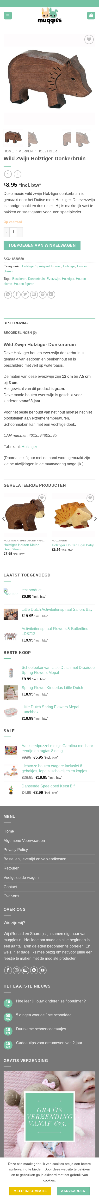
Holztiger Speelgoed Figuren (41, 266)
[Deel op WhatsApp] (8, 295)
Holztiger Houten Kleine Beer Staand (21, 547)
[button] (8, 16)
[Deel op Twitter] (25, 295)
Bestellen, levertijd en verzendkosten (35, 859)
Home (9, 151)
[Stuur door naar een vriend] (34, 295)
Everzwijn (53, 279)
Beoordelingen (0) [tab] (20, 333)
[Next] (87, 79)
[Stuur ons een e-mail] (25, 970)
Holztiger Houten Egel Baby (73, 545)
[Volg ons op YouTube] (43, 970)
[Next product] (8, 174)
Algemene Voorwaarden (24, 841)
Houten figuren (24, 284)
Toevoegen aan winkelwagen (42, 245)
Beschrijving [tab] (16, 323)
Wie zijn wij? (14, 923)
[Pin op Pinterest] (43, 295)
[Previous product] (17, 174)
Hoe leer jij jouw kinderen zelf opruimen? (51, 1001)
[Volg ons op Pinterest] (34, 970)
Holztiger (47, 151)
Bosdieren (19, 279)
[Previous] (11, 79)
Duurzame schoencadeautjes (41, 1029)
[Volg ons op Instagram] (17, 970)
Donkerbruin (36, 279)
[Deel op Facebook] (17, 295)
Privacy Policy (16, 850)
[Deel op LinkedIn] (51, 295)
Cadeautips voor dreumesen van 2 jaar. (49, 1043)
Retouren (11, 868)
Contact (10, 887)
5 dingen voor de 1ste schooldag (44, 1015)
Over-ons (11, 896)
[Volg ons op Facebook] (8, 970)
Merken (26, 151)
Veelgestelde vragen (21, 877)
